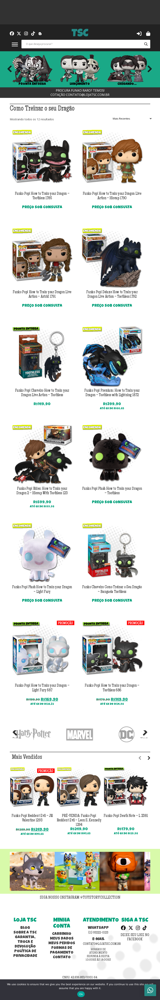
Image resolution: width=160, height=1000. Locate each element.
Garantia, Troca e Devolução (25, 942)
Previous (10, 69)
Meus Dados (62, 939)
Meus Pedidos (61, 943)
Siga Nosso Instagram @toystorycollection (80, 898)
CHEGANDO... (126, 84)
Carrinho (61, 934)
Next (148, 69)
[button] (139, 33)
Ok (81, 994)
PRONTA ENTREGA (32, 84)
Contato (62, 957)
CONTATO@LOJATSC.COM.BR (87, 95)
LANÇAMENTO (80, 84)
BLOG (25, 928)
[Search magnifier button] (146, 44)
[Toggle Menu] (15, 44)
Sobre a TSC (25, 933)
